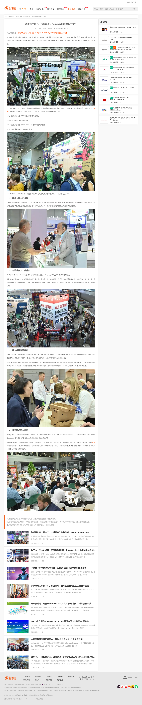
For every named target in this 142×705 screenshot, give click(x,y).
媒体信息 (60, 680)
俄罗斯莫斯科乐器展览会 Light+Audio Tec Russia (123, 119)
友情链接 (38, 677)
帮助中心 (38, 680)
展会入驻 (81, 9)
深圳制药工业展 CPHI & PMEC (122, 88)
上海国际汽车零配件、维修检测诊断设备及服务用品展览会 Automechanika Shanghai (122, 48)
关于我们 (26, 677)
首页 (31, 9)
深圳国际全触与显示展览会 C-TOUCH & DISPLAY (122, 68)
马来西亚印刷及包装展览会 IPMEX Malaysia (121, 109)
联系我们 (26, 680)
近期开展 (40, 9)
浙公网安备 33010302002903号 (53, 684)
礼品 (93, 442)
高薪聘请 (49, 680)
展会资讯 (71, 9)
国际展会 (50, 9)
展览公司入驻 (133, 677)
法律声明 (60, 677)
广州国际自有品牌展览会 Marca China (121, 38)
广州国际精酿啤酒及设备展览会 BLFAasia (121, 78)
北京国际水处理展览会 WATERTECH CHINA (119, 99)
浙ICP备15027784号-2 (34, 684)
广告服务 (49, 677)
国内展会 (60, 9)
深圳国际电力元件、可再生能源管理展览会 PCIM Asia (123, 58)
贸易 (90, 40)
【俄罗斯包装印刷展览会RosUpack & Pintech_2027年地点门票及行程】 (43, 33)
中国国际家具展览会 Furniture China (123, 27)
